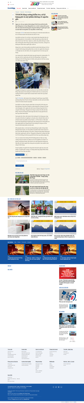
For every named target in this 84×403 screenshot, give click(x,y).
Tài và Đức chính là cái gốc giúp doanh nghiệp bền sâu (68, 258)
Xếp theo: (38, 168)
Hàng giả (44, 157)
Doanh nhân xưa (25, 355)
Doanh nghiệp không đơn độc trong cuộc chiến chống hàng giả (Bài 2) (63, 22)
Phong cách (10, 363)
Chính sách (65, 351)
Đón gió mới (10, 377)
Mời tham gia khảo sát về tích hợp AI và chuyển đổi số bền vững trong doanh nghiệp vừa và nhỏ (63, 306)
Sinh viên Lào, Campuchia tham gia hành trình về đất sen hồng (42, 217)
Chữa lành (37, 365)
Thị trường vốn (66, 353)
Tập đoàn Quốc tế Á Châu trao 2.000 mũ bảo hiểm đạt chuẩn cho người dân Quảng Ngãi (63, 333)
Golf (36, 369)
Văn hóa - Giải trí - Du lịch (68, 361)
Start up (51, 353)
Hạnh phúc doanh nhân (26, 353)
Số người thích (47, 168)
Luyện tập (37, 366)
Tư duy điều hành (39, 351)
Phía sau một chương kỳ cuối (66, 301)
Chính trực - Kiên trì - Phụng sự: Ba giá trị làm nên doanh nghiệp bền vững (33, 259)
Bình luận (9, 353)
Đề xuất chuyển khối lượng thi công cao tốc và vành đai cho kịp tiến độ (39, 187)
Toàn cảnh (19, 8)
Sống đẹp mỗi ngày (39, 363)
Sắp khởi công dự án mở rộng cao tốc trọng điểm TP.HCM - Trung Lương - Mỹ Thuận (39, 176)
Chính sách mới (10, 351)
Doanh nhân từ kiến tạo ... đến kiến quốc (14, 379)
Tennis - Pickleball (39, 370)
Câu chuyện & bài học (25, 358)
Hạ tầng (64, 354)
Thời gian (42, 168)
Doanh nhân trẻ (24, 357)
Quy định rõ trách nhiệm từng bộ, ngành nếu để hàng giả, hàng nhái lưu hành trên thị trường (63, 17)
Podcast (18, 242)
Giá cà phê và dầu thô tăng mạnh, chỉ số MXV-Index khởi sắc (41, 236)
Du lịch (64, 365)
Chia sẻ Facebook (20, 154)
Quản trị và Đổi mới (32, 8)
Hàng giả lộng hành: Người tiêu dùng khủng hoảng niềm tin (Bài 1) (63, 28)
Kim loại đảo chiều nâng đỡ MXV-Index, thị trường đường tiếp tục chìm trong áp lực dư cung (64, 237)
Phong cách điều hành (26, 354)
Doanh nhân (24, 8)
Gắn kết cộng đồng (25, 365)
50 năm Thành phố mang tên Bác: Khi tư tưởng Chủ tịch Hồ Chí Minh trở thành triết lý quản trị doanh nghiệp (67, 282)
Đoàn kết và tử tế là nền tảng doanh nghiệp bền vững (15, 258)
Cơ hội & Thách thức (53, 351)
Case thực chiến (38, 354)
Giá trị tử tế (10, 366)
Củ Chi (22, 32)
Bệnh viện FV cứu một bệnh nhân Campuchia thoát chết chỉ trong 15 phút (67, 327)
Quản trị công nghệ (39, 353)
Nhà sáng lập (24, 351)
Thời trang (39, 157)
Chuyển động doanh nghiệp (26, 363)
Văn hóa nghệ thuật (67, 363)
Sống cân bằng (39, 361)
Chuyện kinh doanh (41, 8)
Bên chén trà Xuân (11, 381)
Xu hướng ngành (11, 355)
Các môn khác (38, 372)
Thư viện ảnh (24, 242)
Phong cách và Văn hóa (61, 8)
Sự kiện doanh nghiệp (26, 361)
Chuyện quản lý (38, 355)
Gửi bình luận (19, 165)
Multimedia (10, 242)
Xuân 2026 (10, 375)
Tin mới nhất (11, 4)
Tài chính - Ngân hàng (50, 8)
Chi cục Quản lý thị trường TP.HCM (26, 157)
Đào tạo (37, 357)
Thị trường (51, 354)
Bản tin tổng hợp (11, 357)
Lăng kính (51, 355)
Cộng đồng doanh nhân (12, 354)
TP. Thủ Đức (20, 98)
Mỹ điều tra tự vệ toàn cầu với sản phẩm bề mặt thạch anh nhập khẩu (18, 236)
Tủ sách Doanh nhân (11, 365)
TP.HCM (19, 157)
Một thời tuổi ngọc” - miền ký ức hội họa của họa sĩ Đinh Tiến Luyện (63, 338)
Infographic (29, 242)
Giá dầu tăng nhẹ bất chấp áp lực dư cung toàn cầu (18, 217)
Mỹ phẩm (35, 157)
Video (15, 242)
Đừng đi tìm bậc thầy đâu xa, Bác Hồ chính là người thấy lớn (50, 258)
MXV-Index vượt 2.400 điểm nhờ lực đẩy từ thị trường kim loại (65, 217)
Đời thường (62, 311)
